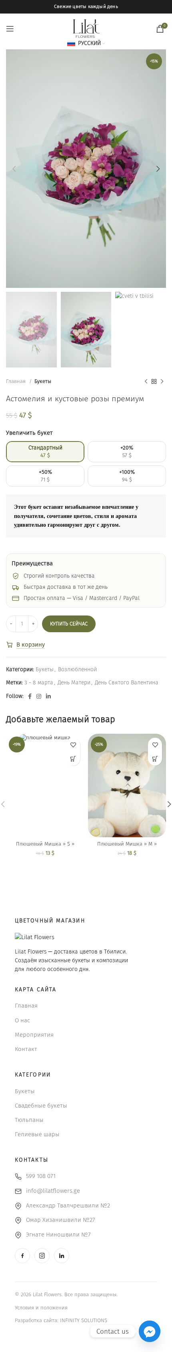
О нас (22, 1020)
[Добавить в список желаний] (73, 745)
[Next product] (162, 382)
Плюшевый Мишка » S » (45, 844)
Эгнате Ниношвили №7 (58, 1234)
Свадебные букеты (41, 1105)
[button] (73, 759)
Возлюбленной (77, 669)
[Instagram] (42, 1255)
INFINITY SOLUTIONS (83, 1320)
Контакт (26, 1049)
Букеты (42, 381)
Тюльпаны (29, 1119)
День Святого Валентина (126, 682)
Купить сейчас (69, 624)
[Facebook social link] (30, 696)
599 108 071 (41, 1176)
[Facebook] (22, 1255)
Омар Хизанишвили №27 (60, 1219)
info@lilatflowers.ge (53, 1190)
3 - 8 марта (38, 682)
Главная (16, 381)
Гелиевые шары (37, 1134)
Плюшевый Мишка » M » (127, 844)
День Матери (74, 682)
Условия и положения (41, 1308)
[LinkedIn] (61, 1255)
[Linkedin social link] (48, 696)
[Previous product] (146, 382)
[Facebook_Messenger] (149, 1331)
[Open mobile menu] (10, 29)
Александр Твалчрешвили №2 (68, 1205)
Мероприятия (34, 1034)
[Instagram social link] (39, 696)
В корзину (30, 644)
